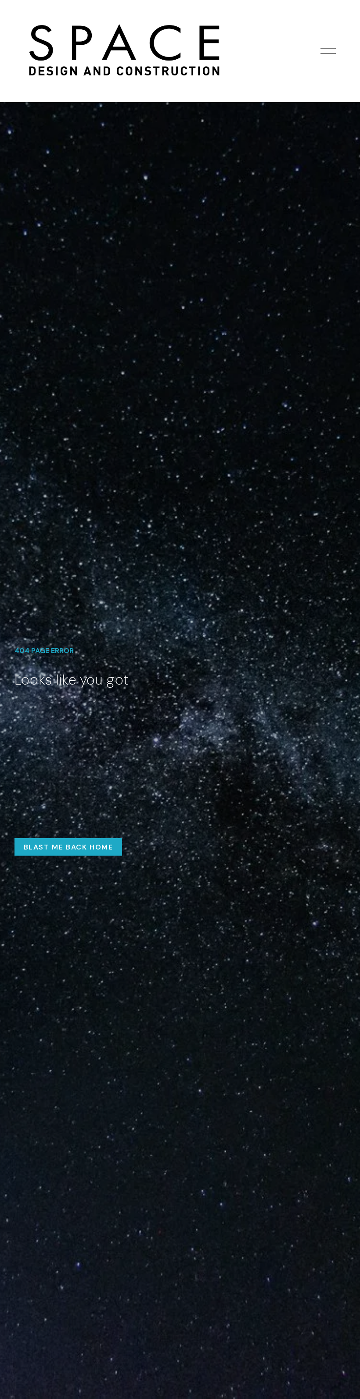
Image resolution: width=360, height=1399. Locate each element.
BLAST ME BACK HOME (68, 847)
